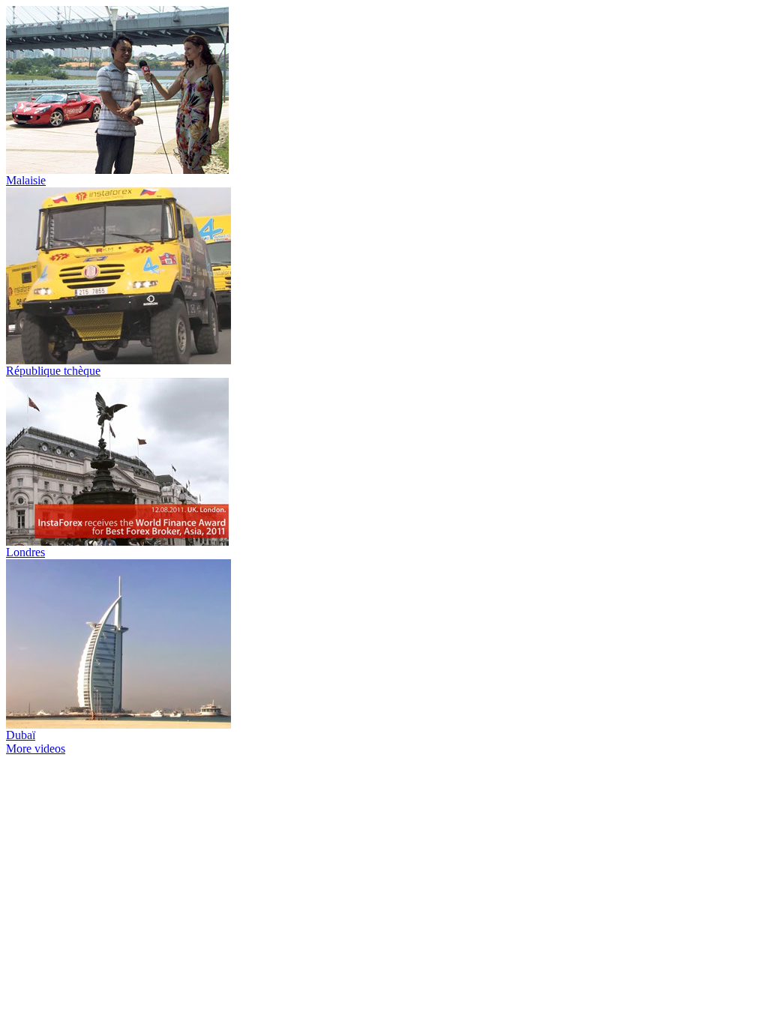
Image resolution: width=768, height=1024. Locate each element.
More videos (35, 748)
